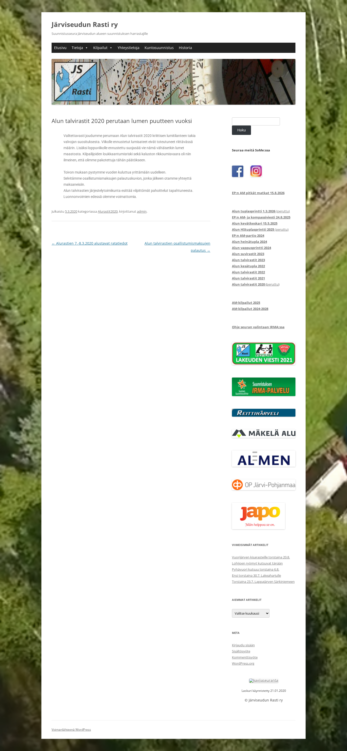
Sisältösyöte (241, 651)
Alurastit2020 (108, 211)
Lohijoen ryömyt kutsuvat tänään (257, 563)
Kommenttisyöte (245, 657)
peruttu (255, 284)
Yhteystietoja (128, 47)
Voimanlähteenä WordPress (71, 729)
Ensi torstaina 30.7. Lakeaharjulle (256, 575)
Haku (241, 130)
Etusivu (60, 47)
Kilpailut (100, 47)
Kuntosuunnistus (159, 47)
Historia (185, 47)
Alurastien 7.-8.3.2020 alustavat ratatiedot (90, 243)
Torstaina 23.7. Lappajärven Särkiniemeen (263, 581)
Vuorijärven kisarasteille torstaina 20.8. (261, 557)
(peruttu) (261, 211)
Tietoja (77, 47)
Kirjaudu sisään (243, 645)
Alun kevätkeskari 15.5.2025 (254, 223)
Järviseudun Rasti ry (85, 24)
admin (142, 211)
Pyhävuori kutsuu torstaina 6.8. (255, 569)
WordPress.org (243, 663)
